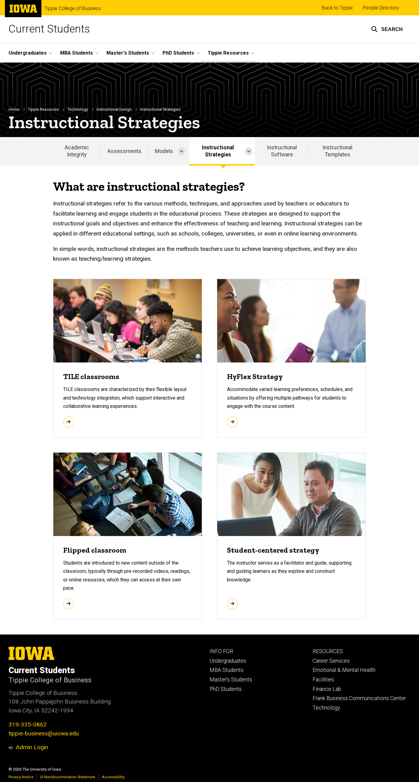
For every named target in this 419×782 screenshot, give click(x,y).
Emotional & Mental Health (344, 670)
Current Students (49, 29)
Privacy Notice (21, 777)
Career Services (331, 661)
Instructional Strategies (218, 151)
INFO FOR (221, 651)
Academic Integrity (77, 151)
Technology (77, 109)
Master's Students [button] (127, 53)
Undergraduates (228, 661)
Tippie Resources (43, 109)
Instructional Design (114, 109)
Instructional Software (282, 151)
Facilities (323, 680)
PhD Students (226, 689)
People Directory (381, 8)
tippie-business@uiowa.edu (44, 733)
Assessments (124, 151)
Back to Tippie (337, 8)
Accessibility (113, 777)
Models (164, 151)
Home (14, 109)
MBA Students (227, 670)
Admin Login (32, 747)
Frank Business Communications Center (359, 698)
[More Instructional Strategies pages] (248, 151)
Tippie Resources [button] (228, 53)
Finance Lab (327, 689)
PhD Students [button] (178, 53)
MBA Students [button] (76, 53)
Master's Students (231, 680)
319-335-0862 (28, 724)
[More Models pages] (181, 151)
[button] (386, 29)
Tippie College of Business (72, 8)
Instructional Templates (337, 151)
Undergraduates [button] (28, 53)
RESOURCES (328, 651)
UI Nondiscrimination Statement (67, 777)
